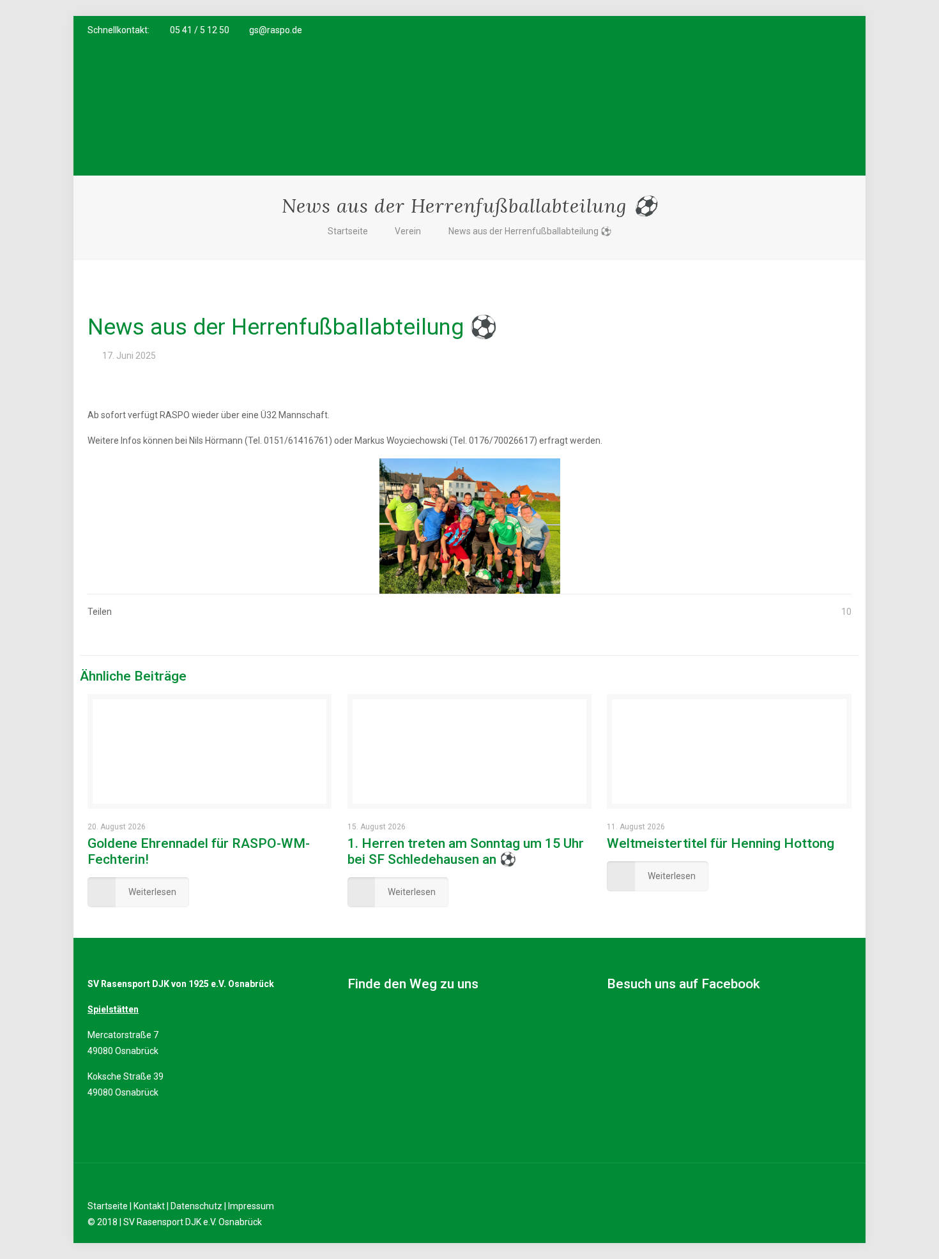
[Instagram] (827, 30)
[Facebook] (793, 30)
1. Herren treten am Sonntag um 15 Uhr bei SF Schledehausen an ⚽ (465, 851)
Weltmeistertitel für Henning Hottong (720, 843)
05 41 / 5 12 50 (199, 30)
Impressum (251, 1206)
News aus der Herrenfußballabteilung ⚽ (529, 231)
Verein (408, 231)
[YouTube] (810, 30)
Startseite (348, 231)
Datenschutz (196, 1206)
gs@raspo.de (275, 30)
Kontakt (149, 1206)
